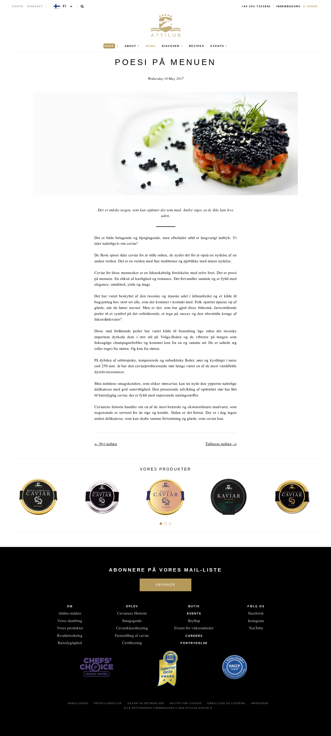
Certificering (132, 642)
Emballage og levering (226, 703)
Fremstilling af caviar (132, 635)
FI (64, 6)
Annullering (78, 703)
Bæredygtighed (70, 642)
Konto (18, 6)
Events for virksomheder (194, 627)
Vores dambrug (69, 620)
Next (314, 495)
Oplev (132, 606)
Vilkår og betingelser (145, 703)
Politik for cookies (186, 703)
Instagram (256, 620)
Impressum (259, 703)
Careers (194, 635)
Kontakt (35, 6)
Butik (194, 606)
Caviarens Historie (132, 613)
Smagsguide (132, 620)
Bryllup (194, 620)
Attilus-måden (69, 613)
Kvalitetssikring (69, 635)
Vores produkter (70, 627)
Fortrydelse (194, 643)
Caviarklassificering (132, 627)
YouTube (256, 627)
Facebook (256, 613)
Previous (16, 495)
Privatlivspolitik (108, 703)
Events (194, 613)
